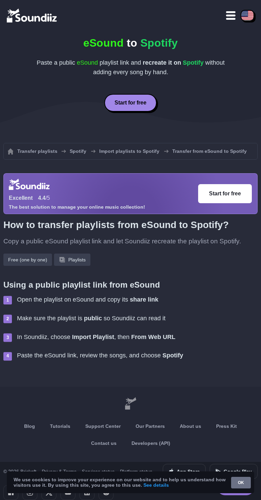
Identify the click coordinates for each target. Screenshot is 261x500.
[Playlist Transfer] (32, 15)
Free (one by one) (27, 259)
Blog (29, 426)
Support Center (103, 426)
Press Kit (226, 426)
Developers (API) (151, 443)
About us (190, 426)
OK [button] (241, 482)
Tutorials (60, 426)
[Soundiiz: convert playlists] (130, 403)
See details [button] (156, 485)
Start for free (130, 103)
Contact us (104, 443)
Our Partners (150, 426)
